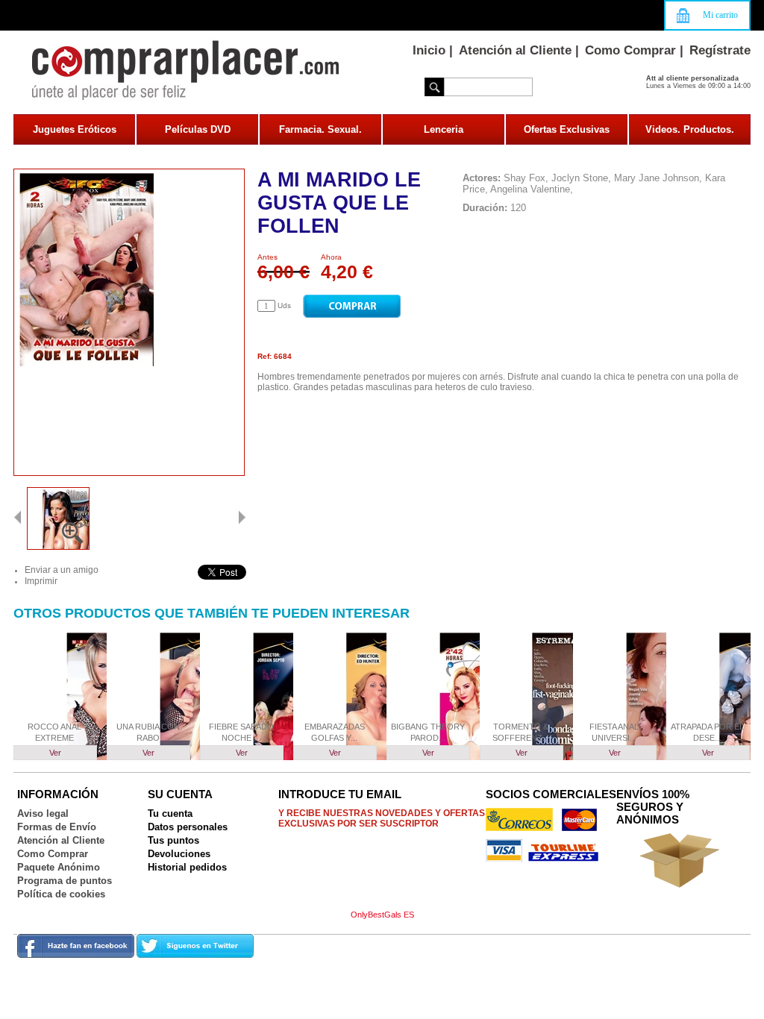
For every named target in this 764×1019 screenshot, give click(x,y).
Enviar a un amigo (61, 570)
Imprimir (41, 581)
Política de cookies (61, 894)
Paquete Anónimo (58, 867)
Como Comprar (630, 50)
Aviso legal (43, 813)
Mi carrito (720, 15)
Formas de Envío (56, 827)
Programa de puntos (64, 880)
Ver (55, 752)
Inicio (429, 50)
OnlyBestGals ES (382, 914)
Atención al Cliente (515, 50)
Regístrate (720, 50)
